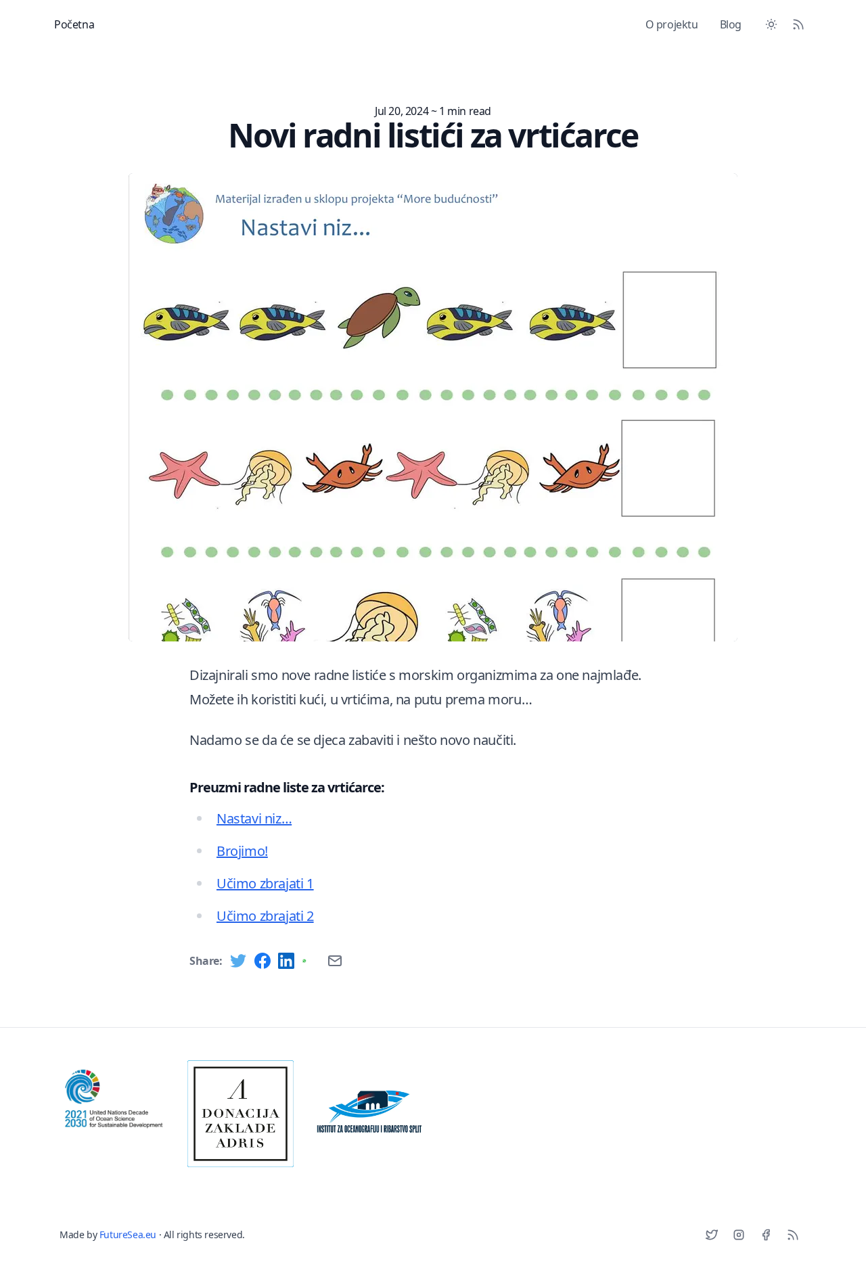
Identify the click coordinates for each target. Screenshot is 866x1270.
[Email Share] (335, 961)
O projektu (671, 24)
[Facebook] (765, 1234)
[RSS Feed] (798, 24)
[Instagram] (738, 1234)
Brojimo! (242, 851)
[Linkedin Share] (286, 961)
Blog (731, 24)
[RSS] (792, 1234)
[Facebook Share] (262, 961)
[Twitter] (711, 1234)
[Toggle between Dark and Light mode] (771, 24)
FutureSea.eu (127, 1234)
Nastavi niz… (254, 818)
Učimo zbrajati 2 (265, 916)
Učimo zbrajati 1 (265, 883)
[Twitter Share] (238, 961)
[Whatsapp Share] (310, 961)
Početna (74, 24)
